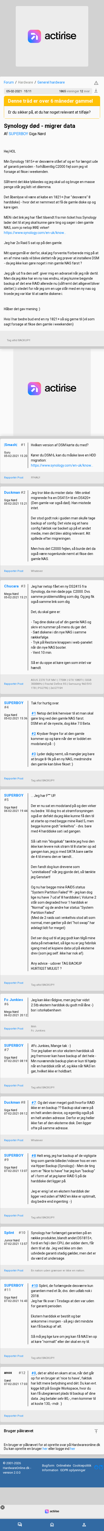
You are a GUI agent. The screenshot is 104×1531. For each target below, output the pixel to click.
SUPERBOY (18, 133)
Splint (9, 1233)
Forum (9, 82)
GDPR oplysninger (72, 1470)
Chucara (11, 586)
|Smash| (10, 445)
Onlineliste (63, 1465)
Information (50, 1470)
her (45, 1449)
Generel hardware (51, 82)
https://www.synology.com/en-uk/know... (35, 233)
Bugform (48, 1465)
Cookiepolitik (82, 1465)
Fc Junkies (13, 1000)
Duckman (12, 492)
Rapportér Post (13, 477)
